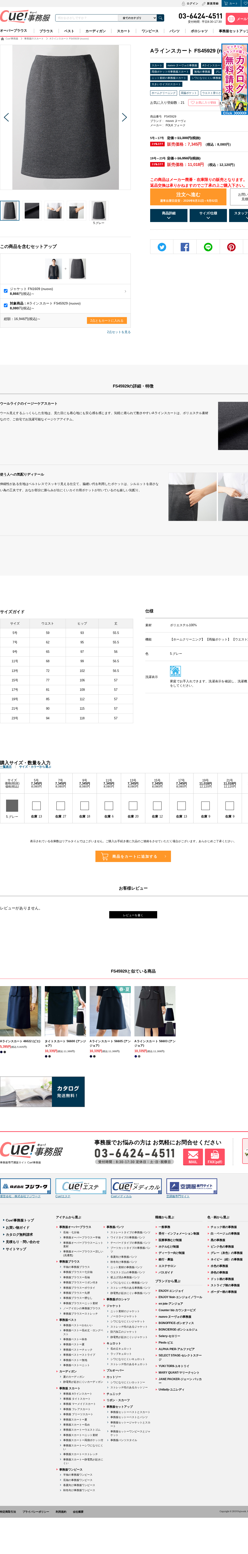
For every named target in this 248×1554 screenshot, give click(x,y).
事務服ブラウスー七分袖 (78, 1272)
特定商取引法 (8, 1511)
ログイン (192, 3)
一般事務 (164, 1227)
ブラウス (46, 31)
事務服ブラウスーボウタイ (79, 1287)
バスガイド (166, 1272)
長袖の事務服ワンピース (78, 1480)
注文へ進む (189, 197)
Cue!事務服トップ (20, 1220)
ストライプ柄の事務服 (225, 1285)
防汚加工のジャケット (123, 1331)
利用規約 (61, 1511)
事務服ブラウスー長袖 (76, 1277)
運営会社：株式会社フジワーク (20, 1196)
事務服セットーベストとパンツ (129, 1417)
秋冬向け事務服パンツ (123, 1261)
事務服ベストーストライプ (79, 1354)
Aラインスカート (212, 65)
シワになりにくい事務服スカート (212, 77)
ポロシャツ (199, 31)
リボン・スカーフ (118, 1400)
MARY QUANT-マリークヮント (179, 1372)
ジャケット (114, 1306)
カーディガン (95, 31)
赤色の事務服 (219, 1272)
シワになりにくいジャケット (127, 1321)
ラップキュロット (121, 1353)
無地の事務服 (202, 71)
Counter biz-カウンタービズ (177, 1310)
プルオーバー (115, 1370)
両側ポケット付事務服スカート (170, 71)
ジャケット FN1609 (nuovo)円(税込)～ (31, 291)
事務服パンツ (115, 1227)
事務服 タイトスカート (77, 1398)
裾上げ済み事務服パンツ (125, 1277)
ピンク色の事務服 (222, 1246)
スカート (124, 31)
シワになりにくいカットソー (127, 1382)
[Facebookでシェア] (184, 247)
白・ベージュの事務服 (225, 1233)
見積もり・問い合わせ (23, 1242)
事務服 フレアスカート (77, 1409)
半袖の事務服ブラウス (76, 1266)
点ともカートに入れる (107, 320)
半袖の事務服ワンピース (78, 1474)
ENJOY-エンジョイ (171, 1291)
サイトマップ (16, 1249)
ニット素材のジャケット (125, 1311)
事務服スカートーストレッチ (80, 1454)
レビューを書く (133, 915)
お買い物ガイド (18, 1227)
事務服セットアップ (120, 1406)
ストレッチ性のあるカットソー (129, 1387)
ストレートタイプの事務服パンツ (130, 1232)
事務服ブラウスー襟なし (78, 1297)
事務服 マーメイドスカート (79, 1403)
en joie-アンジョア (171, 1303)
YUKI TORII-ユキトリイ (174, 1366)
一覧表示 (6, 766)
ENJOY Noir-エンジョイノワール (180, 1297)
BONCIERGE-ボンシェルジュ (178, 1329)
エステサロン (167, 1266)
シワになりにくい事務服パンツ (129, 1282)
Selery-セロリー (169, 1336)
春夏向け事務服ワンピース (79, 1485)
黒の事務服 (218, 1240)
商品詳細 (169, 213)
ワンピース (150, 31)
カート (233, 3)
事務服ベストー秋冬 (75, 1339)
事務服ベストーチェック (78, 1349)
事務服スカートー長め (76, 1424)
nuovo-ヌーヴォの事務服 (182, 65)
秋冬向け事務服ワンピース (79, 1490)
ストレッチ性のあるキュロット (129, 1364)
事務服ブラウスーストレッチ (80, 1313)
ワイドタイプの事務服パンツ (127, 1237)
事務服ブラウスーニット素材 (80, 1303)
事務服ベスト (68, 1320)
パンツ (175, 31)
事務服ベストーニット (76, 1365)
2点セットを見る (119, 332)
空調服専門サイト (178, 1196)
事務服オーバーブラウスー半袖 (82, 1237)
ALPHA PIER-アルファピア (177, 1349)
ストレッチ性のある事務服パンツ (130, 1287)
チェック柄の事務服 (224, 1227)
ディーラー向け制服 (172, 1253)
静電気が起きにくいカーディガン (83, 1381)
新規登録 (213, 3)
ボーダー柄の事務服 (224, 1292)
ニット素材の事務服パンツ (126, 1267)
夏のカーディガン (74, 1376)
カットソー (114, 1377)
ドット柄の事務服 (222, 1279)
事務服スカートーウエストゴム (82, 1429)
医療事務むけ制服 (170, 1240)
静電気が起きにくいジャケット (129, 1337)
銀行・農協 (166, 1259)
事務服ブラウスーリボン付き (80, 1282)
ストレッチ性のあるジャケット (129, 1326)
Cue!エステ (62, 1196)
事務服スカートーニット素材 (80, 1435)
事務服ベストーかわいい (78, 1325)
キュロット (114, 1343)
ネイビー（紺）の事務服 (227, 1259)
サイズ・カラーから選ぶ (35, 766)
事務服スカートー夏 (75, 1419)
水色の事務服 (219, 1266)
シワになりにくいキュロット (127, 1359)
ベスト (69, 31)
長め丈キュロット (121, 1348)
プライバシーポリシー (36, 1511)
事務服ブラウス (69, 1261)
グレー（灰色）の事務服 (227, 1253)
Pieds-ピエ (166, 1342)
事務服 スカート (69, 1388)
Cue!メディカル (121, 1196)
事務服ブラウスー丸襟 (76, 1292)
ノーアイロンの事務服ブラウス (82, 1308)
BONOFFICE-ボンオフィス (176, 1323)
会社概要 (78, 1511)
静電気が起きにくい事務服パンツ (130, 1293)
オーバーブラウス (13, 30)
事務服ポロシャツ (118, 1299)
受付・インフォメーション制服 (179, 1233)
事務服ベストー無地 (75, 1360)
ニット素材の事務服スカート (169, 77)
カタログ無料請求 (19, 1234)
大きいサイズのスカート (166, 84)
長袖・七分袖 (71, 1232)
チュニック (114, 1394)
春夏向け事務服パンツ (123, 1256)
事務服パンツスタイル (123, 1440)
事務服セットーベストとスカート (130, 1412)
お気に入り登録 (206, 102)
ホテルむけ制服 (169, 1246)
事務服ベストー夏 (74, 1344)
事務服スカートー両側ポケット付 (83, 1440)
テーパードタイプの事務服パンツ (130, 1242)
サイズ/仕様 (208, 213)
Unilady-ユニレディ (172, 1389)
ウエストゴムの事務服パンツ (127, 1272)
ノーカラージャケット (123, 1316)
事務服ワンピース (71, 1469)
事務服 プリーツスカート (78, 1414)
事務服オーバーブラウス (75, 1227)
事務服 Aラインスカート (77, 1393)
